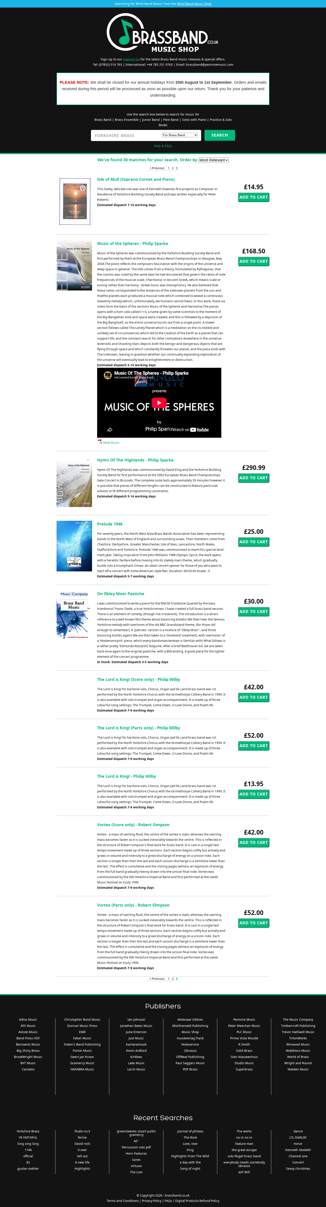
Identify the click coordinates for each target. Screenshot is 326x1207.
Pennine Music (244, 1019)
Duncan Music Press (82, 1026)
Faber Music (82, 1038)
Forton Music (82, 1050)
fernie (82, 1137)
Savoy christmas (298, 1168)
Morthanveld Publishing (190, 1026)
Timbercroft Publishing (298, 1026)
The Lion (136, 1172)
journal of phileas (190, 1131)
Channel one (298, 1156)
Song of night (190, 1168)
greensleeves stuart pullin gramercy (136, 1133)
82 (28, 1162)
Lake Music (136, 1063)
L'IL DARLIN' (298, 1137)
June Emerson (136, 1032)
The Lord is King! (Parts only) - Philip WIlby (138, 727)
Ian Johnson (136, 1019)
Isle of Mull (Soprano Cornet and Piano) (136, 179)
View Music (111, 442)
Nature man (244, 1143)
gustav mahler (28, 1168)
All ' (136, 1141)
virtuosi (136, 1166)
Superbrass (244, 1069)
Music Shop (190, 1032)
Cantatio (28, 1069)
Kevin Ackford (136, 1050)
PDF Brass (190, 1069)
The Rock (190, 1137)
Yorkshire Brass (28, 1131)
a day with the (190, 1162)
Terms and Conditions (123, 1201)
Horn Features (136, 1153)
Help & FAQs (163, 146)
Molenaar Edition (190, 1019)
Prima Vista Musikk (244, 1038)
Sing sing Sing (28, 1143)
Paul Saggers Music (190, 1063)
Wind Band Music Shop (194, 4)
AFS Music (28, 1026)
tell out (82, 1156)
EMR (82, 1032)
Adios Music (28, 1019)
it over (82, 1150)
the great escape (244, 1150)
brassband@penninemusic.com (209, 64)
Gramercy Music (82, 1063)
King (190, 1150)
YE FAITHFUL (28, 1137)
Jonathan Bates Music (136, 1026)
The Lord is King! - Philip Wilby (126, 776)
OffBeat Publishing (190, 1057)
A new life (82, 1162)
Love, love (190, 1143)
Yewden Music (298, 1069)
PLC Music (244, 1032)
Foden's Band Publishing (82, 1044)
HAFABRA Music (82, 1069)
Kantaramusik (136, 1044)
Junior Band (151, 119)
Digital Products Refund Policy (197, 1201)
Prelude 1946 (109, 524)
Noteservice (190, 1044)
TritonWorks (298, 1038)
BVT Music (28, 1063)
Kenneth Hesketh (298, 1150)
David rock (82, 1143)
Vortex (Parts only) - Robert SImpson (133, 905)
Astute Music (28, 1032)
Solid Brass (244, 1050)
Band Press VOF (28, 1038)
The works (244, 1131)
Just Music (136, 1038)
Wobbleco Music (298, 1050)
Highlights (82, 1168)
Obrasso (190, 1050)
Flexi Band (171, 119)
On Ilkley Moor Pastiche (120, 593)
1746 (28, 1150)
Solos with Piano (194, 119)
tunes (136, 1159)
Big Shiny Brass (28, 1050)
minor (298, 1143)
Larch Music (136, 1069)
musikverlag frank (190, 1038)
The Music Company (298, 1019)
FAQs (168, 1201)
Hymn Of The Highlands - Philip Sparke (135, 460)
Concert (298, 1162)
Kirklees (136, 1057)
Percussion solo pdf (136, 1147)
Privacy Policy (151, 1201)
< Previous (157, 168)
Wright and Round (298, 1063)
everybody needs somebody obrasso (244, 1164)
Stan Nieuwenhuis (244, 1057)
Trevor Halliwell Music (298, 1032)
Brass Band (102, 119)
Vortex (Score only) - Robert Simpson (133, 824)
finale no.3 (82, 1131)
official (28, 1156)
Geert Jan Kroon (82, 1057)
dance (298, 1131)
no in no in (244, 1137)
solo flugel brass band (244, 1156)
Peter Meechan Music (244, 1026)
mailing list (131, 59)
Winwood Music (298, 1044)
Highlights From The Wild (190, 1156)
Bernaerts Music (28, 1044)
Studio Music (244, 1063)
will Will (244, 1172)
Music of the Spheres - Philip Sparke (132, 243)
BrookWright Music (28, 1057)
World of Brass (298, 1057)
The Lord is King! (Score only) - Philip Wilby (138, 679)
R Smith (244, 1044)
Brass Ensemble (127, 119)
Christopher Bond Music (82, 1019)
